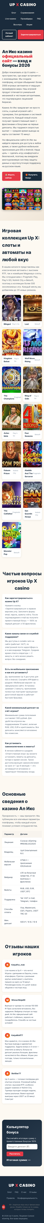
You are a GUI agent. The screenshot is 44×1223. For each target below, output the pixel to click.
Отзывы (33, 1192)
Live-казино (10, 19)
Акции (29, 24)
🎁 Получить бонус (31, 176)
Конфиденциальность (27, 1198)
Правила (11, 1198)
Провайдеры (27, 19)
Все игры (17, 24)
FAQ (39, 19)
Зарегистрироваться (31, 34)
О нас (23, 1192)
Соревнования (27, 13)
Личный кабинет (9, 34)
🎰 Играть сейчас (10, 176)
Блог (14, 13)
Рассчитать (15, 1154)
